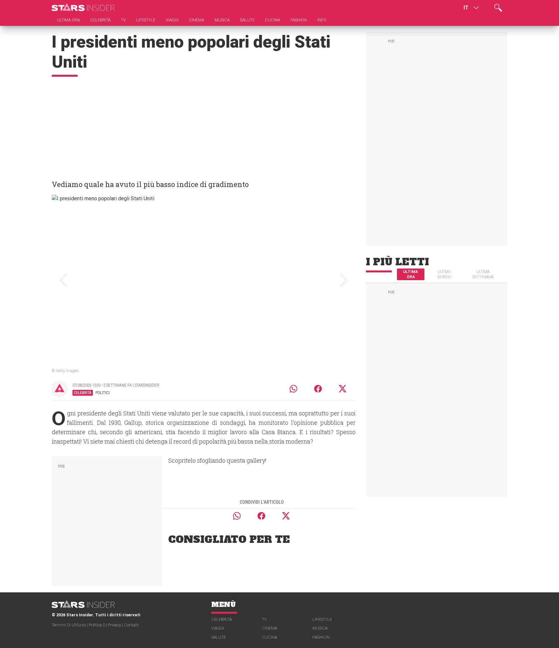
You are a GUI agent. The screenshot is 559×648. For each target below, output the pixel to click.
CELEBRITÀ (221, 619)
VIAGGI (217, 628)
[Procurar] (498, 7)
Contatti (131, 624)
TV (264, 619)
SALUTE (218, 637)
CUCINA (269, 637)
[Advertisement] (204, 125)
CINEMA (269, 628)
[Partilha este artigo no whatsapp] (293, 388)
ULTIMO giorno (444, 274)
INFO (321, 19)
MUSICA (320, 628)
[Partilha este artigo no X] (343, 388)
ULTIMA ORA (410, 274)
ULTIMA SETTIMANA (482, 274)
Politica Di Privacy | (106, 624)
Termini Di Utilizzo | (70, 624)
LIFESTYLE (322, 619)
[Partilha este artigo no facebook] (318, 388)
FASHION (321, 637)
